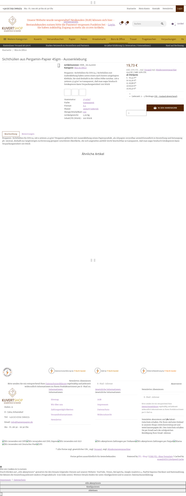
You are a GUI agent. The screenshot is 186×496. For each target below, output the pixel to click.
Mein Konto (144, 8)
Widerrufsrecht (104, 414)
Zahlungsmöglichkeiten (62, 409)
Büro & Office (80, 68)
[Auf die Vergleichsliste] (67, 92)
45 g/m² (87, 99)
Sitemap (55, 399)
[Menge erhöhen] (128, 119)
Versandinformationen (61, 414)
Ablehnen (93, 490)
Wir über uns (57, 404)
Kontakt (156, 8)
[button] (120, 23)
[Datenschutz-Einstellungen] (1, 494)
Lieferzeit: (154, 96)
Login (111, 24)
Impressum (102, 404)
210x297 (87, 109)
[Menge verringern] (128, 107)
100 (84, 112)
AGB (99, 399)
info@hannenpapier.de (22, 422)
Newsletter (168, 8)
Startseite (131, 8)
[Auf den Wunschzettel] (75, 92)
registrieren (71, 21)
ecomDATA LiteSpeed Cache (170, 459)
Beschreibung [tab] (10, 134)
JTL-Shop (143, 456)
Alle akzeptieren (93, 483)
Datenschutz (103, 409)
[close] (59, 65)
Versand (148, 70)
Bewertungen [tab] (28, 134)
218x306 (94, 109)
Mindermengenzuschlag (166, 70)
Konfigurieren (93, 487)
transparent (88, 102)
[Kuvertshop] (12, 24)
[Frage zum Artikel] (82, 92)
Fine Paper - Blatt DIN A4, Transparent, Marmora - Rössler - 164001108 (35, 350)
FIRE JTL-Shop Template (161, 456)
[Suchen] (163, 23)
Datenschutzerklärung (56, 383)
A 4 (84, 105)
